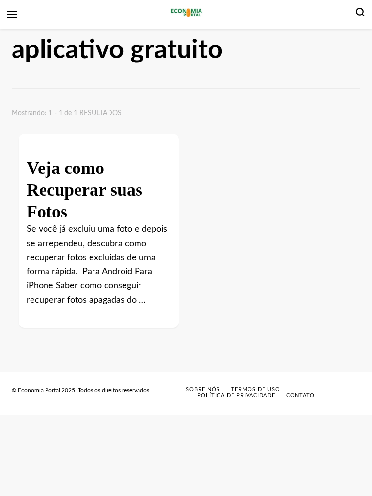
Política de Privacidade (236, 395)
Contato (300, 395)
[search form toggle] (360, 14)
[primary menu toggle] (12, 14)
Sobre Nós (203, 389)
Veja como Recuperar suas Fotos (84, 186)
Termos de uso (255, 389)
